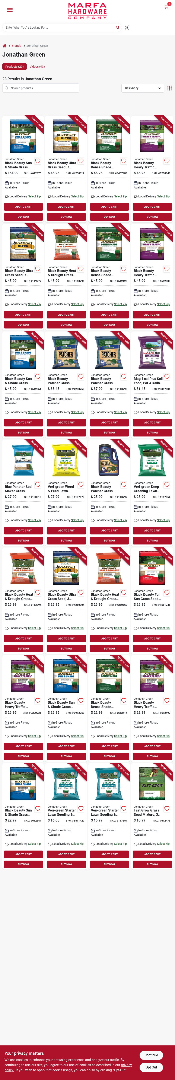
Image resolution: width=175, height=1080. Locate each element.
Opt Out (151, 1067)
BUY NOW (23, 216)
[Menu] (10, 10)
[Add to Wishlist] (37, 161)
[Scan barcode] (127, 27)
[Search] (118, 27)
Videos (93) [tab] (37, 66)
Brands (16, 45)
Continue (151, 1055)
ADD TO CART (23, 206)
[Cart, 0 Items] (166, 7)
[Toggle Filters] (169, 88)
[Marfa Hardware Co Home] (87, 11)
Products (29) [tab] (14, 66)
